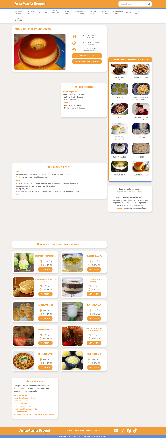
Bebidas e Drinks (105, 12)
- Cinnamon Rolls (20, 403)
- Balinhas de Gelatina (22, 406)
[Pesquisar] (149, 4)
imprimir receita (87, 56)
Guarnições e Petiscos (80, 12)
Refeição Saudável (18, 19)
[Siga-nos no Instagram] (122, 431)
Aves (46, 12)
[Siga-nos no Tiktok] (135, 431)
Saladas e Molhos (68, 12)
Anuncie (89, 431)
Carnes (40, 12)
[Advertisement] (35, 99)
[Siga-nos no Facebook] (129, 431)
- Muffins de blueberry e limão (25, 409)
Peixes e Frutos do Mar (55, 12)
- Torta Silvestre (20, 395)
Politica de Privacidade (74, 431)
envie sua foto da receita (86, 61)
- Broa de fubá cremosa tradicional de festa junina (34, 414)
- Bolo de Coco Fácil (21, 401)
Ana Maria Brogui (18, 12)
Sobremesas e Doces (117, 12)
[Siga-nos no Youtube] (115, 431)
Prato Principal (137, 12)
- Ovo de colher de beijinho (24, 398)
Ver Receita (45, 269)
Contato (97, 431)
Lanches (128, 12)
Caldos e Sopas (93, 12)
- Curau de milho (20, 412)
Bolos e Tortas (31, 12)
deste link (139, 192)
